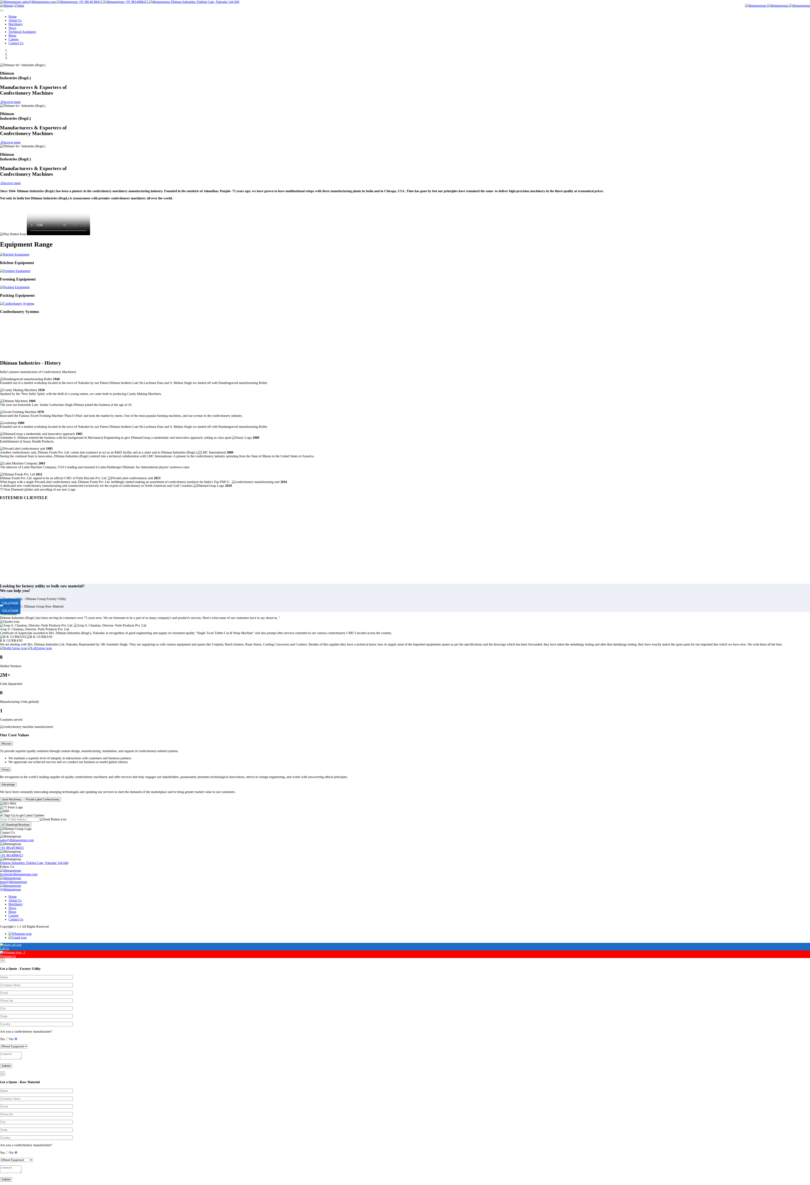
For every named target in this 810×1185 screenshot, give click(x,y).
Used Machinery (12, 799)
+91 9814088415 (136, 2)
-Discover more (10, 102)
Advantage (8, 784)
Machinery (15, 24)
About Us (15, 20)
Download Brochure (18, 824)
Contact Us (15, 43)
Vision (5, 769)
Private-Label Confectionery (42, 799)
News (12, 28)
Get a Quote (10, 602)
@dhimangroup (10, 889)
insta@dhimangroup (13, 882)
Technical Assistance (22, 32)
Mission (6, 743)
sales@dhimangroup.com (39, 2)
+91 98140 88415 (90, 2)
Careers (13, 39)
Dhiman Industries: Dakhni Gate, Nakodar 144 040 (204, 2)
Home (12, 16)
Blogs (12, 35)
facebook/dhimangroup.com (18, 874)
